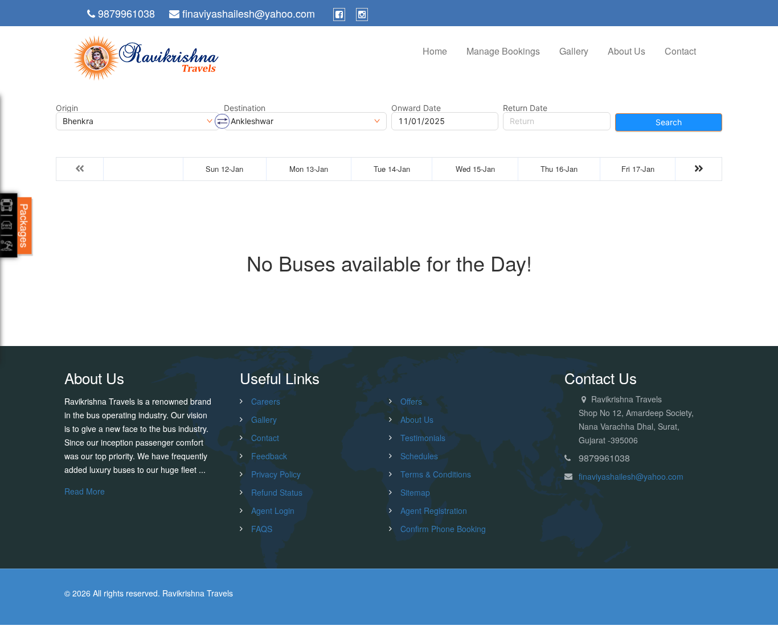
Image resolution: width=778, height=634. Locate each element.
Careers (265, 401)
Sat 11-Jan (143, 168)
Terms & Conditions (435, 474)
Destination (244, 108)
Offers (411, 401)
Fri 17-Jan (637, 168)
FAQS (261, 528)
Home (435, 50)
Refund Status (276, 492)
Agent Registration (433, 510)
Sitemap (415, 492)
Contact (680, 50)
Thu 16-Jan (559, 168)
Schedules (419, 456)
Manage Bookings (503, 50)
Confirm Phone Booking (443, 528)
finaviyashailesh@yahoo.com (631, 476)
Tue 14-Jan (392, 168)
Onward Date (416, 108)
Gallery (573, 50)
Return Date (525, 108)
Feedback (269, 456)
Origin (67, 108)
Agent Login (272, 510)
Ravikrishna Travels (197, 593)
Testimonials (422, 437)
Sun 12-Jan (224, 168)
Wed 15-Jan (475, 168)
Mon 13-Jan (308, 168)
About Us (626, 50)
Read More (84, 491)
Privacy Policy (276, 474)
